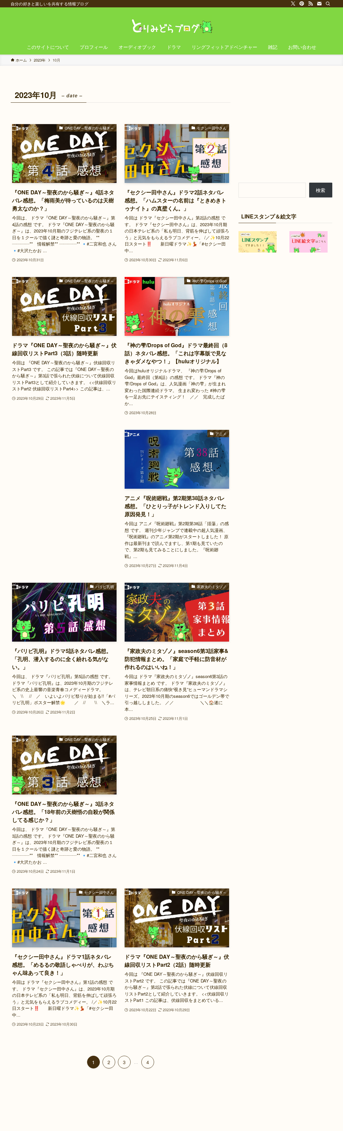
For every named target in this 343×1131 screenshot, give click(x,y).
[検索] (328, 3)
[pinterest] (301, 3)
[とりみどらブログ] (171, 24)
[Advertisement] (64, 467)
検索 (320, 190)
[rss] (310, 3)
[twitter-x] (293, 3)
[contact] (319, 3)
